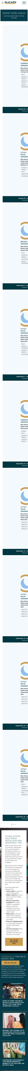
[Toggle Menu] (24, 2)
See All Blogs (10, 963)
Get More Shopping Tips (14, 941)
